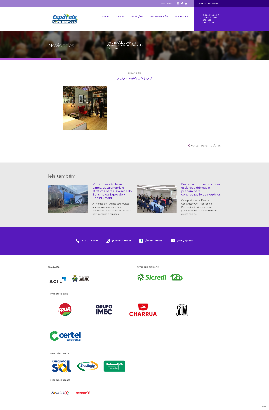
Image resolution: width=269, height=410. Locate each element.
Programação (159, 16)
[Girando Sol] (61, 366)
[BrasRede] (88, 366)
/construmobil (154, 240)
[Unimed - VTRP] (114, 366)
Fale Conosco (167, 3)
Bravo (264, 406)
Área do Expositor (208, 3)
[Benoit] (83, 393)
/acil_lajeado (185, 240)
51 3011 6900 (90, 240)
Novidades (181, 16)
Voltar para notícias (206, 145)
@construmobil (122, 240)
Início (105, 16)
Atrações (137, 16)
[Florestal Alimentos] (59, 393)
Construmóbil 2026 (65, 19)
